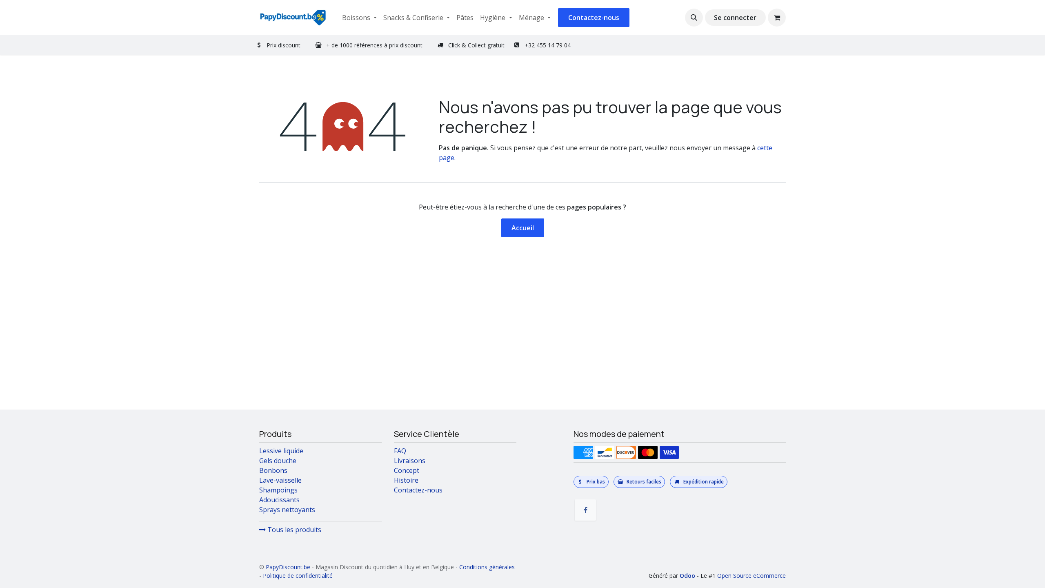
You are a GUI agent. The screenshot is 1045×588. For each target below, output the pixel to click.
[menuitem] (359, 17)
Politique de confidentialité (298, 575)
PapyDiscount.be (288, 567)
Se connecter (735, 17)
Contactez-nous (593, 17)
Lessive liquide (281, 450)
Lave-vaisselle (280, 480)
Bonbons (273, 470)
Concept (406, 470)
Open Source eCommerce (751, 575)
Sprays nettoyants (287, 509)
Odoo (688, 575)
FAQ (400, 450)
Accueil (522, 227)
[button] (694, 18)
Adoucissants (279, 499)
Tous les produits (293, 529)
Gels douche (277, 460)
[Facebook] (585, 510)
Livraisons (409, 460)
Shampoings (278, 490)
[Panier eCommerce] (777, 18)
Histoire (406, 480)
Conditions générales (487, 567)
